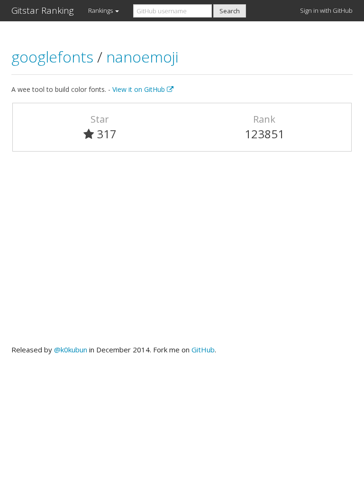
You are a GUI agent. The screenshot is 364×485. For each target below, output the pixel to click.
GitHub (203, 349)
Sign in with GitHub (326, 10)
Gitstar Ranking (42, 10)
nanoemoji (142, 56)
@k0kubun (70, 349)
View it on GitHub (139, 89)
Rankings (101, 10)
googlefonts (54, 56)
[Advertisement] (182, 252)
